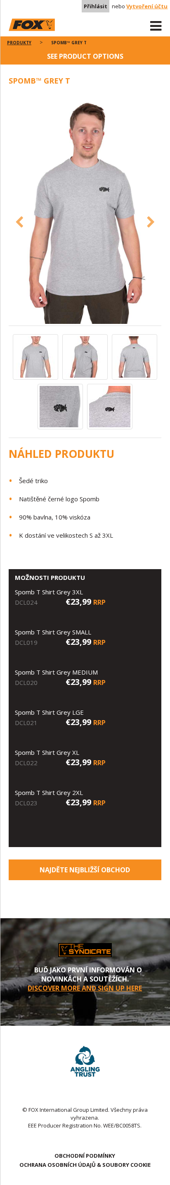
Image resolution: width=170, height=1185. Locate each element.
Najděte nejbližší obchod (85, 869)
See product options (85, 56)
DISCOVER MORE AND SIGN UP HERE (85, 988)
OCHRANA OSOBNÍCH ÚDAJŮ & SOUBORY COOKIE (85, 1164)
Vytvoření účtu (147, 6)
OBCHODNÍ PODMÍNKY (84, 1155)
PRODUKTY (19, 42)
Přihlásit (95, 6)
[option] (85, 210)
